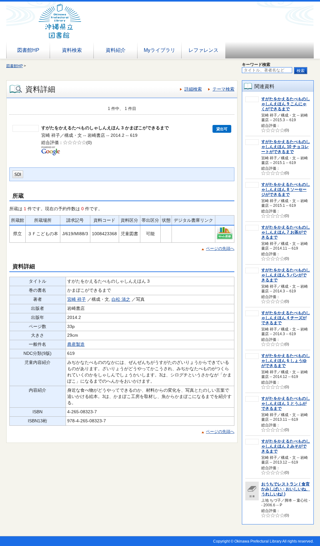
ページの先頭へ (220, 248)
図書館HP (28, 50)
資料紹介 (116, 50)
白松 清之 (121, 299)
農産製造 (76, 344)
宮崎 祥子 (76, 299)
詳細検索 (193, 89)
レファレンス (203, 50)
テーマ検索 (223, 89)
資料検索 (72, 50)
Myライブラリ (159, 50)
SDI (17, 174)
